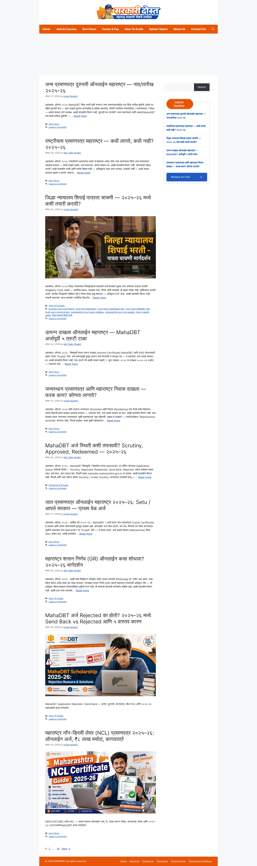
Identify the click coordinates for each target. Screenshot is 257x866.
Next (66, 848)
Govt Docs (89, 29)
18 (58, 848)
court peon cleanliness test (111, 309)
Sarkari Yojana (158, 29)
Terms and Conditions (200, 861)
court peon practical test (57, 312)
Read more (80, 116)
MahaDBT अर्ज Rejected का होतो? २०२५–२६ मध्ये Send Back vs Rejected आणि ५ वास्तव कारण (98, 618)
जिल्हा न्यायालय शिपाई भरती (62, 315)
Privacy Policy (178, 861)
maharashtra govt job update (119, 312)
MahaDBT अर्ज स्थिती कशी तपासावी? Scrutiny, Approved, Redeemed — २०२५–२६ (94, 448)
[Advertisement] (89, 54)
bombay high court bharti (61, 309)
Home (46, 29)
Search (202, 87)
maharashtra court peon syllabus (87, 312)
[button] (213, 29)
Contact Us (198, 29)
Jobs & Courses (66, 29)
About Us (179, 29)
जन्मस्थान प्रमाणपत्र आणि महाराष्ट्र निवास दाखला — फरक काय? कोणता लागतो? (95, 392)
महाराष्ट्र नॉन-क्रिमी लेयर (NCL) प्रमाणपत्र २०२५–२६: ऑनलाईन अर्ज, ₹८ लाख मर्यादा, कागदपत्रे (99, 736)
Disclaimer (162, 861)
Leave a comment (57, 127)
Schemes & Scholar (58, 485)
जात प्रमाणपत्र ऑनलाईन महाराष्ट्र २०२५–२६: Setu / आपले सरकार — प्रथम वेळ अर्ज (97, 505)
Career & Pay (110, 29)
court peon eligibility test (138, 309)
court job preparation (85, 309)
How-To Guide (134, 29)
